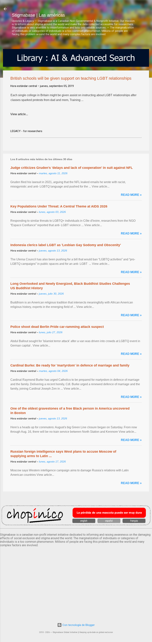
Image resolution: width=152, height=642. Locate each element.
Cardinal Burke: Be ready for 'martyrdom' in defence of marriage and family (69, 365)
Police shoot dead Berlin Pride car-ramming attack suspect (57, 327)
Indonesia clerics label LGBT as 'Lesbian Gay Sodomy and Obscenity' (65, 245)
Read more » (131, 194)
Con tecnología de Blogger (78, 625)
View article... (19, 114)
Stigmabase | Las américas (38, 15)
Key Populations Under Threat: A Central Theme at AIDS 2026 (58, 206)
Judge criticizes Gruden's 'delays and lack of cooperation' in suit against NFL (71, 168)
